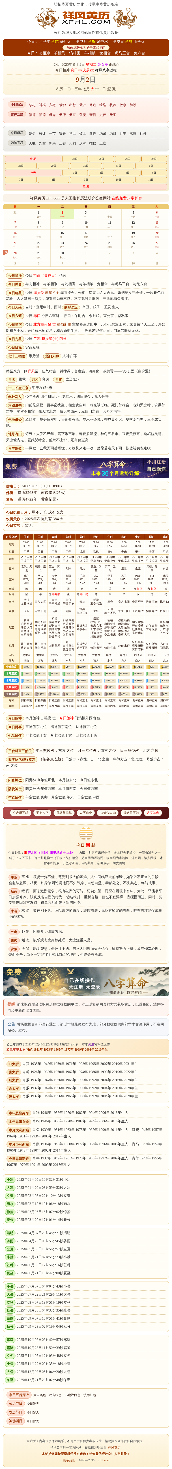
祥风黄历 (114, 1447)
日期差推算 (64, 813)
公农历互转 (20, 813)
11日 (151, 179)
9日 (86, 179)
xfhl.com (104, 1460)
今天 (33, 172)
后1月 (33, 158)
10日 (118, 179)
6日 (154, 172)
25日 (101, 158)
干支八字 (42, 813)
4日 (101, 172)
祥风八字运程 (106, 70)
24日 (75, 158)
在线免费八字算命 (127, 198)
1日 (151, 165)
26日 (127, 158)
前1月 (86, 186)
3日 (75, 172)
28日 (21, 165)
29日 (53, 165)
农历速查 (86, 813)
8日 (54, 179)
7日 (21, 179)
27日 (154, 158)
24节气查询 (108, 813)
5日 (128, 172)
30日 (86, 165)
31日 (118, 165)
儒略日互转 (131, 813)
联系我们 (69, 1460)
